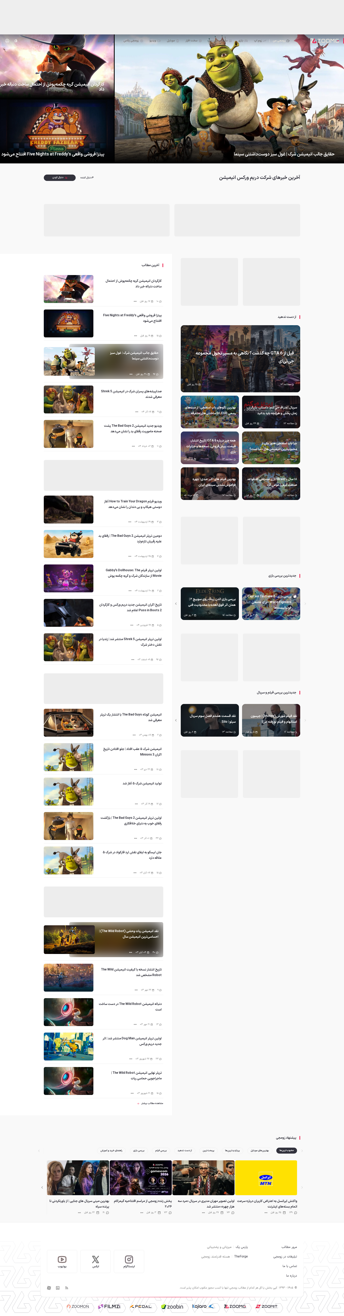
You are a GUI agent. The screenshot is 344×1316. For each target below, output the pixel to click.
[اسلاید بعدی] (176, 603)
